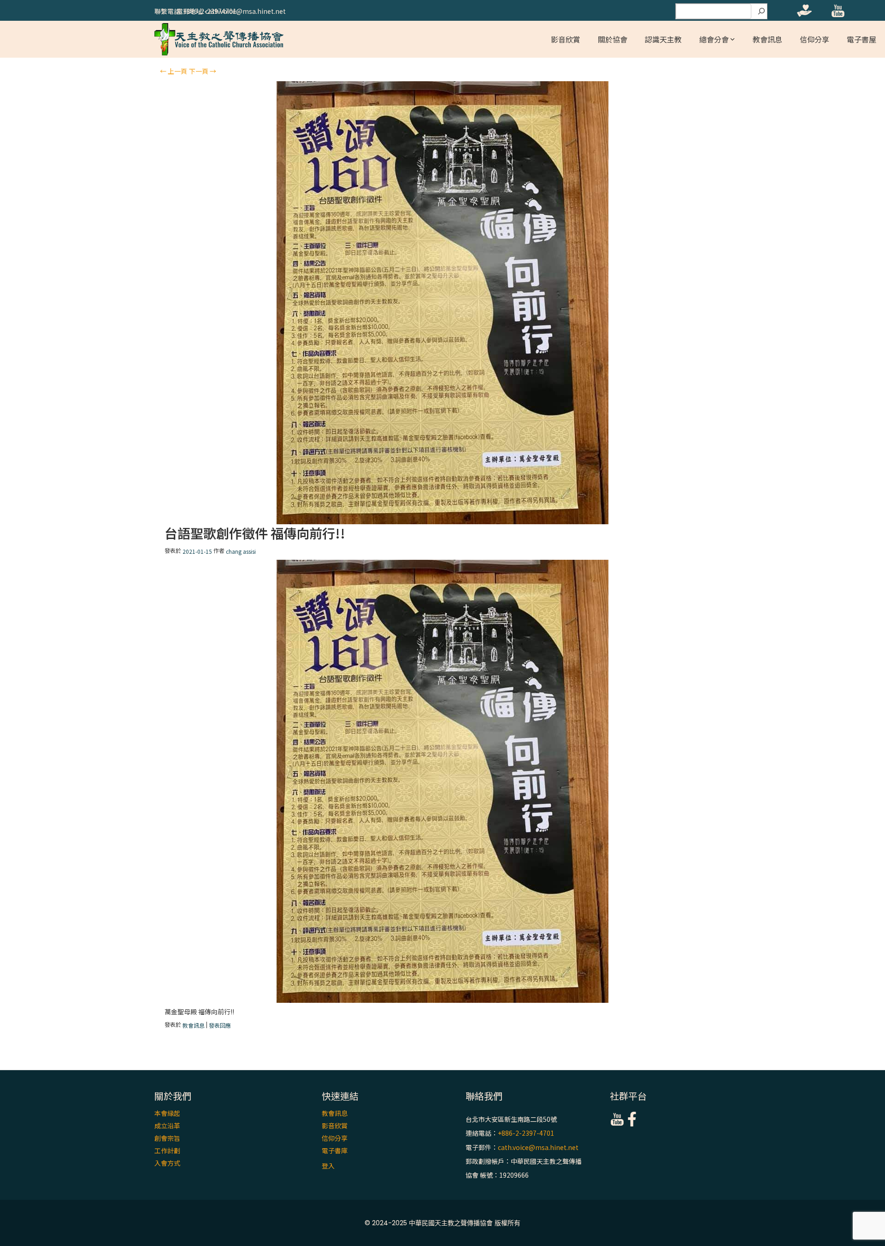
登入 (328, 1165)
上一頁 (173, 71)
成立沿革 (167, 1125)
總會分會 (714, 39)
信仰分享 (814, 39)
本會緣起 (167, 1113)
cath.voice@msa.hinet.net (538, 1147)
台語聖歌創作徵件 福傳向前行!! (255, 533)
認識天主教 (663, 39)
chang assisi (241, 551)
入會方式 (167, 1163)
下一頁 (202, 71)
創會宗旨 (167, 1138)
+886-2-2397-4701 (526, 1133)
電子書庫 (335, 1150)
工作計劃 (167, 1150)
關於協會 (612, 39)
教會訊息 (767, 39)
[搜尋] (761, 11)
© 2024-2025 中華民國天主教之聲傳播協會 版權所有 (442, 1223)
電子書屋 (861, 39)
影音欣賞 (565, 39)
